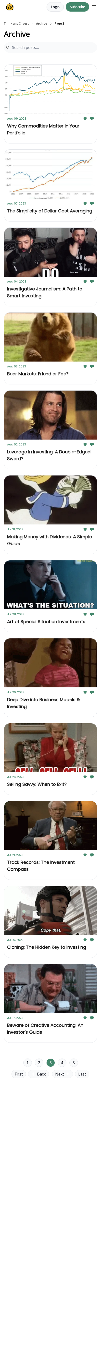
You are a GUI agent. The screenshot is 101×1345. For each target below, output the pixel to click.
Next (59, 1074)
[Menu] (94, 6)
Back (41, 1074)
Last (82, 1074)
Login (55, 6)
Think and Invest (16, 24)
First (19, 1074)
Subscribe (77, 6)
